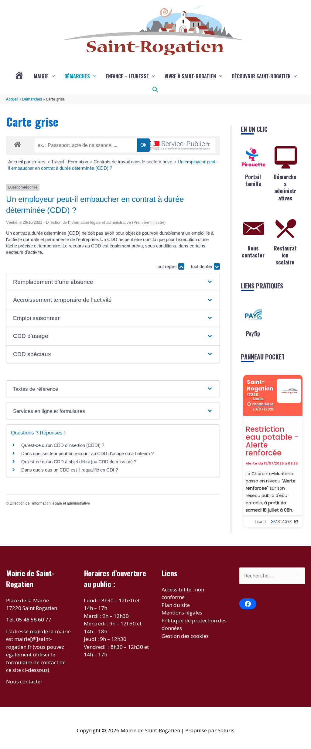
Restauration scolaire (285, 255)
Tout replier (167, 266)
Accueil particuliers (27, 161)
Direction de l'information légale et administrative (50, 503)
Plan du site (176, 604)
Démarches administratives (285, 187)
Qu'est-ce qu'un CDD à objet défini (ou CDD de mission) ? (78, 461)
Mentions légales (182, 612)
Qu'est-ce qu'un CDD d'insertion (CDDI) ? (62, 445)
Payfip (253, 333)
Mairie (41, 76)
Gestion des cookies (185, 635)
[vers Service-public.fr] (177, 145)
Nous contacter (253, 251)
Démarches (77, 76)
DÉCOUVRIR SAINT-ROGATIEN (261, 76)
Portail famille (253, 180)
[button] (155, 90)
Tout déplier (202, 266)
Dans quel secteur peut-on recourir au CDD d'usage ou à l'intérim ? (87, 453)
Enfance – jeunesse (127, 76)
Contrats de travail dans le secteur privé (133, 161)
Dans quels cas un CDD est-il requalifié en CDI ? (69, 469)
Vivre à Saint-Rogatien (190, 76)
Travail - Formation (70, 161)
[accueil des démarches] (17, 143)
